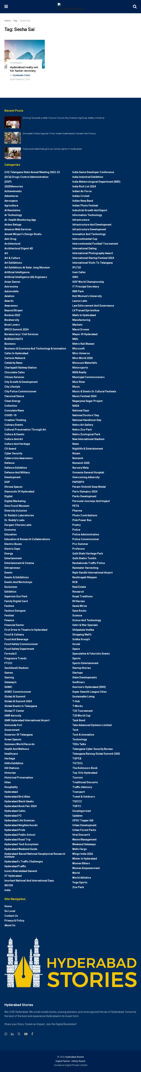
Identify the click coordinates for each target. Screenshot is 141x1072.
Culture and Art (13, 439)
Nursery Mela (80, 467)
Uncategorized (81, 810)
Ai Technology (13, 215)
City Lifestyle (12, 386)
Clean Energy (12, 401)
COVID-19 (10, 415)
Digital (8, 496)
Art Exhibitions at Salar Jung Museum (27, 267)
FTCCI (8, 663)
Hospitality (11, 787)
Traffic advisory (82, 787)
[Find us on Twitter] (19, 1034)
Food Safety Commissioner (21, 644)
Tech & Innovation (83, 734)
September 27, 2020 (21, 79)
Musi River (78, 381)
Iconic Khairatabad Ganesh (20, 871)
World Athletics (81, 877)
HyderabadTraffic (15, 866)
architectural (12, 243)
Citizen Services (14, 377)
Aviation (9, 296)
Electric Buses (13, 544)
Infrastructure (80, 219)
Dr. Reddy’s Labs (14, 520)
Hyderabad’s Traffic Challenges (23, 861)
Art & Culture (12, 257)
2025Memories (13, 186)
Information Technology (87, 215)
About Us (9, 925)
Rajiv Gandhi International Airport (92, 572)
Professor (78, 548)
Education (10, 534)
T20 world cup (81, 715)
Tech (75, 729)
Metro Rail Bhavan (83, 343)
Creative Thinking (15, 420)
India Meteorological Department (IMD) (96, 181)
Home (7, 20)
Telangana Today (21, 75)
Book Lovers (12, 324)
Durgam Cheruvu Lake (17, 524)
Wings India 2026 (82, 853)
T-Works (77, 706)
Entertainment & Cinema (19, 563)
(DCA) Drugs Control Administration (26, 176)
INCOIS (8, 885)
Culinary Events (13, 424)
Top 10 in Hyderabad (84, 772)
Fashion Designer (15, 610)
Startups (77, 672)
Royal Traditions (82, 596)
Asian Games (12, 281)
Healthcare (11, 753)
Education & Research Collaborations (27, 539)
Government (11, 729)
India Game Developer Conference (93, 172)
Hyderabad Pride (14, 830)
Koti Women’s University (87, 296)
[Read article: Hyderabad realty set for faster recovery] (24, 54)
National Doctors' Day (85, 415)
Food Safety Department (19, 648)
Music (76, 386)
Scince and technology (86, 620)
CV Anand (10, 448)
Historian (10, 772)
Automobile (11, 291)
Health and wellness (16, 748)
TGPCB (76, 758)
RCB (74, 582)
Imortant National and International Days (29, 880)
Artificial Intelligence (17, 272)
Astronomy (11, 286)
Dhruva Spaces (13, 486)
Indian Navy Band (82, 200)
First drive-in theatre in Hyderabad (25, 629)
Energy (8, 553)
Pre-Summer (80, 544)
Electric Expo (12, 548)
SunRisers (78, 682)
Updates (77, 815)
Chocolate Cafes (14, 372)
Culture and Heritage (17, 443)
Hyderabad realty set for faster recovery (24, 69)
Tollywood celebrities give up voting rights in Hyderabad (52, 148)
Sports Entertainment (85, 663)
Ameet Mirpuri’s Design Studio (23, 234)
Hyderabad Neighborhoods (21, 825)
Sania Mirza (79, 605)
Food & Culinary (14, 634)
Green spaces (12, 739)
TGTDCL (77, 763)
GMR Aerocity (12, 715)
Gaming (9, 677)
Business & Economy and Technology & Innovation (35, 348)
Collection (10, 405)
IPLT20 (76, 267)
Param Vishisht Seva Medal (89, 486)
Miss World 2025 (82, 358)
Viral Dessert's (81, 834)
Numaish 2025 (81, 462)
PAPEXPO (78, 482)
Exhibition (10, 591)
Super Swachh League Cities (89, 691)
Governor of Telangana (18, 734)
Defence (9, 462)
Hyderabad (16, 63)
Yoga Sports (79, 882)
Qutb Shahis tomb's (84, 558)
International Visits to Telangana (92, 262)
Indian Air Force (82, 191)
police (76, 529)
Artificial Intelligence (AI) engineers (25, 277)
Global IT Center (14, 710)
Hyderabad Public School (19, 834)
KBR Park (78, 291)
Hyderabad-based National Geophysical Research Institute (34, 855)
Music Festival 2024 (84, 396)
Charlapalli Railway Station (20, 367)
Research (78, 591)
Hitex (7, 782)
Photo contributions (84, 515)
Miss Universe (81, 353)
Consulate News (14, 410)
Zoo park (78, 887)
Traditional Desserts (85, 782)
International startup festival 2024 (93, 257)
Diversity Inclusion (15, 510)
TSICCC (77, 801)
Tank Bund (78, 720)
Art (6, 253)
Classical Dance (14, 396)
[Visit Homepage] (70, 6)
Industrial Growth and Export (89, 210)
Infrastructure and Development (91, 224)
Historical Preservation (18, 777)
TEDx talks (79, 744)
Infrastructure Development (89, 229)
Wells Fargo (79, 849)
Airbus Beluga (12, 224)
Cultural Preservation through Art (25, 429)
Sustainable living (83, 696)
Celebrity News (13, 362)
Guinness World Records (19, 744)
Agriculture (11, 205)
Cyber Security (13, 453)
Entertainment (13, 558)
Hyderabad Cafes (15, 810)
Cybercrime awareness (18, 458)
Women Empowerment (86, 868)
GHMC (8, 687)
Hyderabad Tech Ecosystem (21, 844)
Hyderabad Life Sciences (19, 820)
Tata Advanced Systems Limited (92, 725)
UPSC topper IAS (82, 820)
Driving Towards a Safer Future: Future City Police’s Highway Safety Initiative (63, 117)
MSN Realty (79, 372)
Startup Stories (81, 667)
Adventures (11, 196)
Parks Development (84, 496)
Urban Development (84, 825)
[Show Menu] (6, 6)
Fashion (9, 605)
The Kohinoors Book (84, 768)
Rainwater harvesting (85, 567)
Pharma (77, 510)
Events (8, 572)
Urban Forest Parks (84, 830)
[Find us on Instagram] (5, 1034)
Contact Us (11, 915)
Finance (9, 620)
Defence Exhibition (15, 467)
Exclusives (10, 586)
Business (10, 343)
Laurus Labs (79, 300)
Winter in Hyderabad (84, 858)
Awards (9, 300)
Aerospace (11, 200)
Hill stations (11, 768)
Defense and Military (17, 472)
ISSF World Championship (88, 281)
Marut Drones (80, 329)
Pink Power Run (81, 520)
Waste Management (84, 839)
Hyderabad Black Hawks (19, 801)
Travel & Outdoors (83, 796)
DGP (7, 482)
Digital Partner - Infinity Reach (70, 1061)
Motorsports (80, 367)
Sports (76, 658)
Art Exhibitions (13, 262)
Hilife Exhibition (13, 763)
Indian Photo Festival (85, 205)
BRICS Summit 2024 (16, 329)
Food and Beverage (16, 639)
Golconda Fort (13, 725)
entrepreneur (12, 567)
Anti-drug (10, 238)
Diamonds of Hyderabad (19, 491)
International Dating (84, 248)
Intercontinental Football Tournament (95, 243)
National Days (80, 410)
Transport (78, 791)
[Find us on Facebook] (32, 1034)
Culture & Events (14, 434)
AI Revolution (12, 210)
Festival (9, 615)
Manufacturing (81, 319)
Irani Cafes (79, 272)
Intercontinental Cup (84, 238)
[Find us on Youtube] (26, 1034)
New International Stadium (88, 439)
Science (77, 615)
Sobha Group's (81, 639)
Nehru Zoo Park (82, 429)
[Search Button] (135, 6)
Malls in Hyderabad (84, 315)
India (7, 890)
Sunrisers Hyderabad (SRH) (89, 687)
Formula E (10, 653)
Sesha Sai (25, 20)
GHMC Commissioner (17, 691)
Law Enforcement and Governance (93, 305)
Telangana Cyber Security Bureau (92, 748)
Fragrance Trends (15, 658)
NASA (75, 405)
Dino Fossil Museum (16, 505)
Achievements (13, 191)
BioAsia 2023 (12, 315)
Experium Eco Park (15, 596)
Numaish (77, 458)
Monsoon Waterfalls (84, 362)
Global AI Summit (14, 696)
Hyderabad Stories (74, 1057)
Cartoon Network (14, 358)
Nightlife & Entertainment (87, 448)
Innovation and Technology (89, 234)
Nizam (76, 453)
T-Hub (76, 701)
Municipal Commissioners (88, 377)
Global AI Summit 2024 (18, 701)
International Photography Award (92, 253)
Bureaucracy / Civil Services (21, 334)
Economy (10, 529)
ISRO (75, 277)
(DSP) (8, 181)
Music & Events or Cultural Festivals (94, 391)
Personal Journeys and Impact (91, 501)
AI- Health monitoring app (20, 219)
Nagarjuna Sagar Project (87, 401)
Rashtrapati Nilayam (84, 577)
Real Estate (79, 586)
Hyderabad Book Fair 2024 (20, 806)
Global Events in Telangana (20, 706)
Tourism (77, 777)
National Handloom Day (86, 420)
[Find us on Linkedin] (12, 1034)
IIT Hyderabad (13, 875)
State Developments (84, 677)
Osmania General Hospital (88, 472)
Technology (79, 739)
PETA (75, 505)
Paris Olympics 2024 (84, 491)
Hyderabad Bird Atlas (17, 796)
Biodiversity (11, 319)
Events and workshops (18, 582)
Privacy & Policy (14, 920)
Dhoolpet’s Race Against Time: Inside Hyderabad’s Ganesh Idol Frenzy (59, 133)
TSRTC (76, 806)
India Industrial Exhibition (87, 176)
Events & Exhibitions (16, 577)
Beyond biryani (13, 310)
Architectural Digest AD (18, 248)
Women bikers (81, 863)
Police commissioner (85, 539)
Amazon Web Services (17, 229)
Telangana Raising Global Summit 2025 (96, 753)
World (76, 872)
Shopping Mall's (82, 634)
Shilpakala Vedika (83, 629)
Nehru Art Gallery (82, 424)
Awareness (11, 305)
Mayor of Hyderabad (84, 334)
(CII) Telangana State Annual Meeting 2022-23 (32, 172)
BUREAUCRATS (13, 339)
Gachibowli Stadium (16, 667)
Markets (77, 324)
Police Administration (85, 534)
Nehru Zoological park (86, 434)
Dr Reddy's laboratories (19, 515)
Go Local (9, 911)
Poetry (76, 524)
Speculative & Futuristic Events (91, 653)
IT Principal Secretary (85, 286)
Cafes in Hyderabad (16, 353)
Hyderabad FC (13, 815)
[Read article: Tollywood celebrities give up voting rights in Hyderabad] (12, 153)
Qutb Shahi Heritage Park (87, 553)
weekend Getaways (84, 844)
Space (76, 648)
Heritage (9, 758)
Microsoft (78, 348)
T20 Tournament (82, 710)
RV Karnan (78, 601)
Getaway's (10, 682)
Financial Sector (14, 625)
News (75, 443)
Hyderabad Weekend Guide (20, 849)
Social (76, 644)
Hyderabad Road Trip (17, 839)
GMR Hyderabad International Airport (27, 720)
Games (8, 672)
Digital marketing (15, 501)
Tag (15, 20)
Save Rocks (79, 610)
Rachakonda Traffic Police (88, 563)
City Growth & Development (21, 381)
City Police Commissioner (20, 391)
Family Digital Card (16, 601)
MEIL (75, 339)
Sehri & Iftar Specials (85, 625)
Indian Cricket (80, 196)
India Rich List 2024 (84, 186)
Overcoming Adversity (86, 477)
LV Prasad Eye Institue (85, 310)
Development (12, 477)
